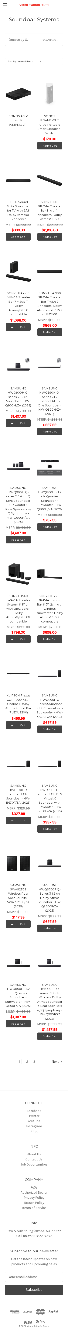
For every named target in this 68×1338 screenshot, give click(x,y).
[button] (34, 40)
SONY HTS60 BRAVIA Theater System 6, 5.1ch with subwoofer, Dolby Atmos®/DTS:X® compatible (18, 608)
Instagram (34, 1126)
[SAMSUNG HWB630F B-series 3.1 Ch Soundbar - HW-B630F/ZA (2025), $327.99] (18, 763)
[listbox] (30, 61)
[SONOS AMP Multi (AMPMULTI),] (18, 94)
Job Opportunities (34, 1164)
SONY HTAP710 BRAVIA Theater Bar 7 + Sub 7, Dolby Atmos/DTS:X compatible (18, 303)
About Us (34, 1154)
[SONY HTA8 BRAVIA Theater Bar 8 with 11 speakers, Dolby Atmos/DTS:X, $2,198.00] (50, 180)
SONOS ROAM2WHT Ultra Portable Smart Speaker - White (50, 124)
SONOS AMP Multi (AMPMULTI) (18, 120)
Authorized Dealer (34, 1192)
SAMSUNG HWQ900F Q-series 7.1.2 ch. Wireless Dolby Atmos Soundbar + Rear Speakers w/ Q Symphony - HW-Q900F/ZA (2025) (50, 1001)
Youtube (34, 1121)
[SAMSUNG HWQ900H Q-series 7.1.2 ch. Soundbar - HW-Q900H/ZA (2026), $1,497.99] (18, 366)
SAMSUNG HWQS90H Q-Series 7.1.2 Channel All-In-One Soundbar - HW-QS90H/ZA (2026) (50, 401)
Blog (34, 1131)
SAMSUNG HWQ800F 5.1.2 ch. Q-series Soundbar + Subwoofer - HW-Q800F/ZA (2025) (18, 995)
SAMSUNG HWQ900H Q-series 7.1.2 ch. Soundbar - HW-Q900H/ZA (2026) (18, 397)
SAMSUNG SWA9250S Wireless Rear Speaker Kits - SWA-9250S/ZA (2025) (18, 895)
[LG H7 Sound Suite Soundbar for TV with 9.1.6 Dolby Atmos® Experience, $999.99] (18, 180)
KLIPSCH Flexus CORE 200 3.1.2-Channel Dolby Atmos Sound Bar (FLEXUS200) (18, 704)
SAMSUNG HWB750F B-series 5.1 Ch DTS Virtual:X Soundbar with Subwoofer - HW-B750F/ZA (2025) (50, 798)
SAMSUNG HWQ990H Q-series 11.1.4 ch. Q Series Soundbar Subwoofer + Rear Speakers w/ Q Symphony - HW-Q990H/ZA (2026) (18, 505)
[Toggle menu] (5, 5)
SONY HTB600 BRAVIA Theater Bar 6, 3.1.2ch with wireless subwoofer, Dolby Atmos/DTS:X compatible (50, 608)
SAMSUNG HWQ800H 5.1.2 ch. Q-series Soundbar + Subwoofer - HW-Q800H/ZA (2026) (50, 498)
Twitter (34, 1116)
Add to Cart (50, 145)
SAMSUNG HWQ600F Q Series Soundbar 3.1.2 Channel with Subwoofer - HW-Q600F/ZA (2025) (50, 706)
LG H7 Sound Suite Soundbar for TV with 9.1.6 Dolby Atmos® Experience (18, 210)
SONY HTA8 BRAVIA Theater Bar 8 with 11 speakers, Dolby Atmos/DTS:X (50, 210)
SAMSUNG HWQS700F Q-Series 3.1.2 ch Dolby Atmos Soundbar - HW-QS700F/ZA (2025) (50, 897)
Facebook (34, 1111)
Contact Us (34, 1159)
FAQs (34, 1187)
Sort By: (12, 61)
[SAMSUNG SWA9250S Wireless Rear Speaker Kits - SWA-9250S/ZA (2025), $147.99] (18, 863)
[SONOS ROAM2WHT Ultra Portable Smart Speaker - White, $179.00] (50, 94)
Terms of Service (34, 1208)
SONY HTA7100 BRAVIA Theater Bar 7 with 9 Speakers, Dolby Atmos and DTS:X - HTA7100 (50, 303)
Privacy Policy (34, 1198)
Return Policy (34, 1203)
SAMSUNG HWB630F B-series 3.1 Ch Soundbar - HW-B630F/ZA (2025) (18, 794)
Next (56, 1061)
